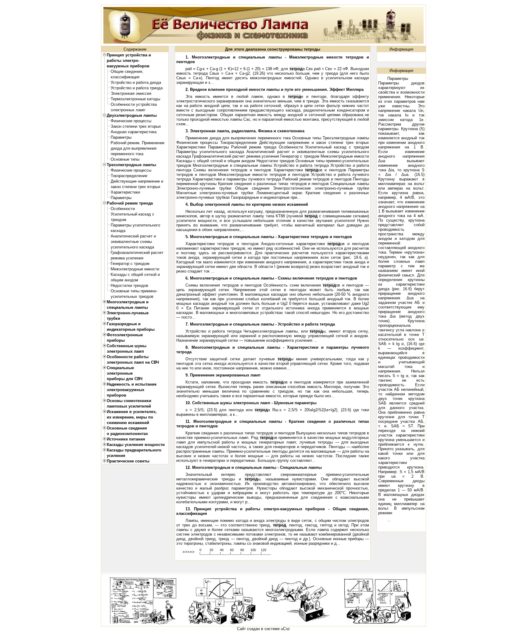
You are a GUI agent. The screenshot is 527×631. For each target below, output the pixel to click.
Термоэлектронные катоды (135, 99)
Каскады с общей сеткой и (135, 274)
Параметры (121, 137)
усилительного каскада (132, 247)
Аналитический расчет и (133, 236)
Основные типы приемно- (134, 291)
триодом (118, 219)
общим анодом (124, 280)
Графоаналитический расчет (137, 252)
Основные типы (125, 159)
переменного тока (127, 154)
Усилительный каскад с (132, 214)
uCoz (285, 628)
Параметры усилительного (135, 225)
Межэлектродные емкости (135, 269)
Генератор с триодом (130, 263)
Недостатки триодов (129, 285)
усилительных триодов (132, 296)
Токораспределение (129, 175)
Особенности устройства (134, 104)
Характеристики (125, 192)
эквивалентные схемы (131, 241)
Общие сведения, (127, 71)
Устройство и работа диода (136, 82)
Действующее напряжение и (137, 181)
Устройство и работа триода (137, 88)
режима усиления (127, 258)
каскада (118, 230)
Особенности (123, 208)
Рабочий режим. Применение (137, 143)
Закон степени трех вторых (136, 126)
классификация (125, 77)
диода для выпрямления (133, 148)
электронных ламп (128, 110)
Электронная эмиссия (131, 93)
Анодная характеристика (133, 132)
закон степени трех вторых (135, 186)
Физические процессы (131, 121)
